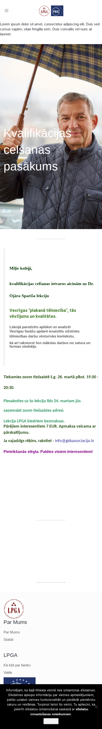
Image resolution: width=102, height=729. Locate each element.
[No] (96, 706)
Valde (8, 672)
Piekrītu (51, 721)
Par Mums (12, 632)
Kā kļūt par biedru (17, 665)
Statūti (8, 639)
